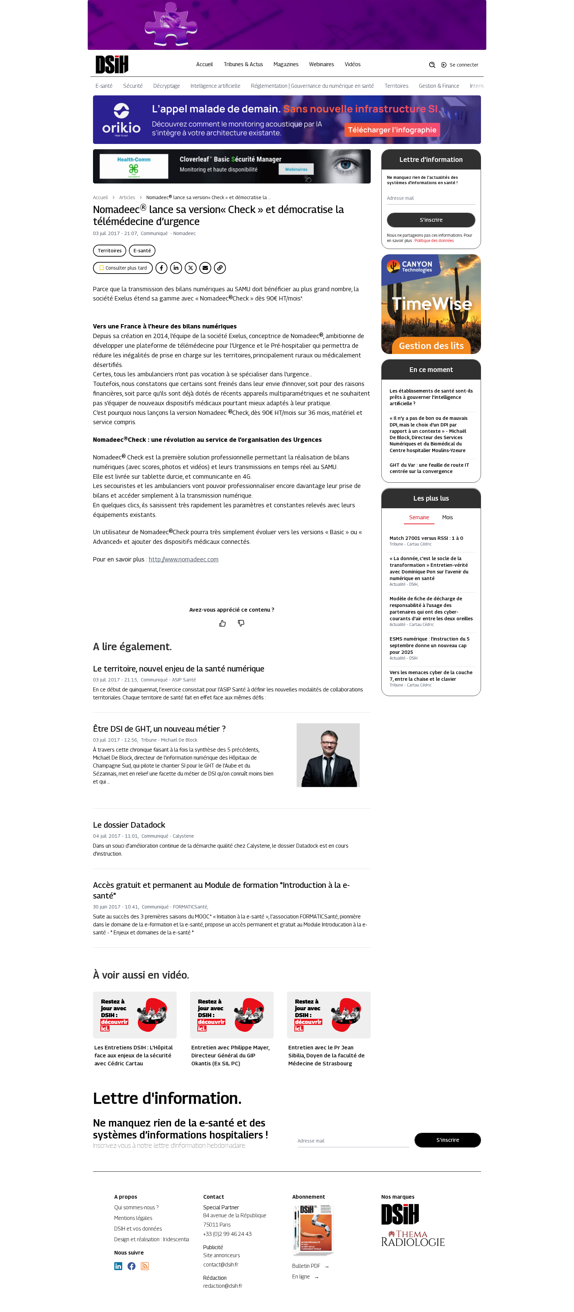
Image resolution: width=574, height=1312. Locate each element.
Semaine (419, 518)
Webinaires (321, 64)
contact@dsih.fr (221, 1264)
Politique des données (434, 240)
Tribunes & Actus (243, 64)
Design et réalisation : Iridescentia (151, 1239)
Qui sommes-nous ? (136, 1207)
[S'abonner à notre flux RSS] (145, 1266)
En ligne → (305, 1276)
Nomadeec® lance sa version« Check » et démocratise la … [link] (208, 197)
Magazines (286, 64)
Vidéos (353, 64)
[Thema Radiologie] (420, 1238)
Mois (447, 518)
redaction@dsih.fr (222, 1286)
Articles (127, 197)
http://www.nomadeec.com (184, 559)
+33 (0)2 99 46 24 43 (227, 1234)
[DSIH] (420, 1214)
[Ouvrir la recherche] (434, 64)
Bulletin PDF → (311, 1266)
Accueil (204, 64)
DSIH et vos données (138, 1229)
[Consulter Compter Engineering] (287, 25)
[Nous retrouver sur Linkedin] (118, 1266)
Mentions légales (133, 1218)
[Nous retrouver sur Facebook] (132, 1266)
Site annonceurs (221, 1255)
